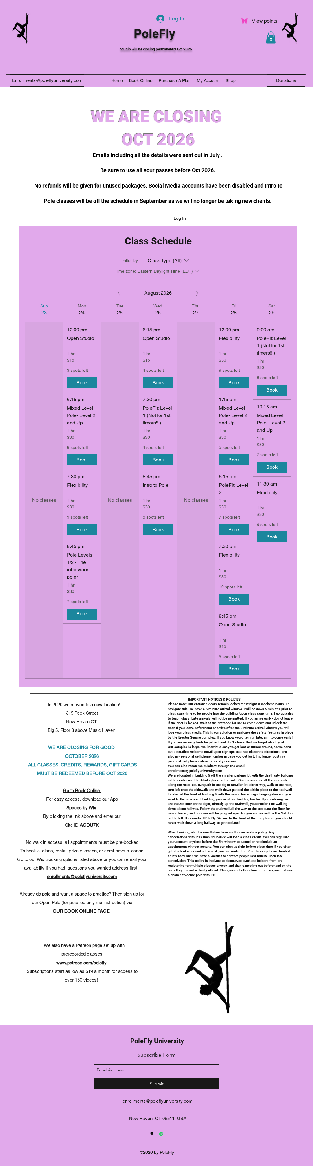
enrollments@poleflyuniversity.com (82, 876)
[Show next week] (197, 293)
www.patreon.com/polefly (82, 962)
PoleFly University (157, 1041)
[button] (271, 37)
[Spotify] (161, 1134)
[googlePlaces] (152, 1134)
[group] (44, 491)
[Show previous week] (119, 293)
